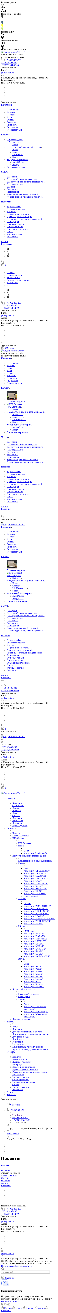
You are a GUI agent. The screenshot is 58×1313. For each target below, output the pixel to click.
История (11, 112)
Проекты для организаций (19, 216)
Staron (15, 157)
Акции (4, 241)
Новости (11, 115)
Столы (10, 231)
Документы (12, 127)
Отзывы (10, 120)
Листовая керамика (16, 167)
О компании (13, 109)
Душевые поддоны (16, 209)
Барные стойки (14, 206)
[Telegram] (8, 256)
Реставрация (13, 192)
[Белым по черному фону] (2, 20)
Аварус (15, 164)
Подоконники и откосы (18, 214)
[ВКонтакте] (8, 249)
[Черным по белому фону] (2, 17)
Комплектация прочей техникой (22, 194)
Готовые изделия (15, 139)
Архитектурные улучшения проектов (25, 197)
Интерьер (11, 211)
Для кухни (12, 177)
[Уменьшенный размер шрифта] (2, 5)
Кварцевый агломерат (17, 159)
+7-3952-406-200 (13, 60)
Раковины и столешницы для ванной (24, 219)
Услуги (4, 172)
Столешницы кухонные (18, 229)
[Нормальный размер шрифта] (3, 8)
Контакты (6, 244)
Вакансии (11, 122)
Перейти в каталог (10, 1301)
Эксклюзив (12, 189)
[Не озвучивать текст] (2, 47)
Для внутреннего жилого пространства (25, 182)
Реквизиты (12, 125)
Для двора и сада (15, 184)
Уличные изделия (15, 234)
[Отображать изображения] (2, 34)
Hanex (15, 149)
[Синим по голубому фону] (2, 23)
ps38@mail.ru (7, 72)
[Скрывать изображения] (2, 38)
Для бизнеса (12, 187)
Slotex (15, 144)
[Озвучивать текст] (3, 43)
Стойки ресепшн (15, 226)
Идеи (9, 117)
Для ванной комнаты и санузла (22, 179)
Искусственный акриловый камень (24, 147)
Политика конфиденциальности (16, 1266)
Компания (6, 105)
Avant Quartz (18, 162)
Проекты (6, 201)
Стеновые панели (15, 224)
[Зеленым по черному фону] (2, 29)
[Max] (8, 251)
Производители (14, 130)
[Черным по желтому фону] (2, 26)
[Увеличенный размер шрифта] (3, 11)
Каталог (5, 134)
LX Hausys (17, 154)
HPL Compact (13, 142)
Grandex (16, 152)
